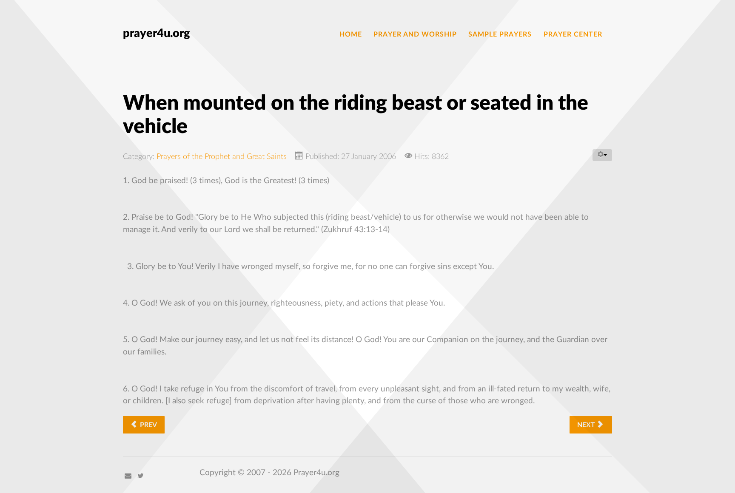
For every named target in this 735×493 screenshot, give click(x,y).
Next (587, 425)
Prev (147, 425)
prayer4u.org (156, 33)
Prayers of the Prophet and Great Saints (222, 157)
